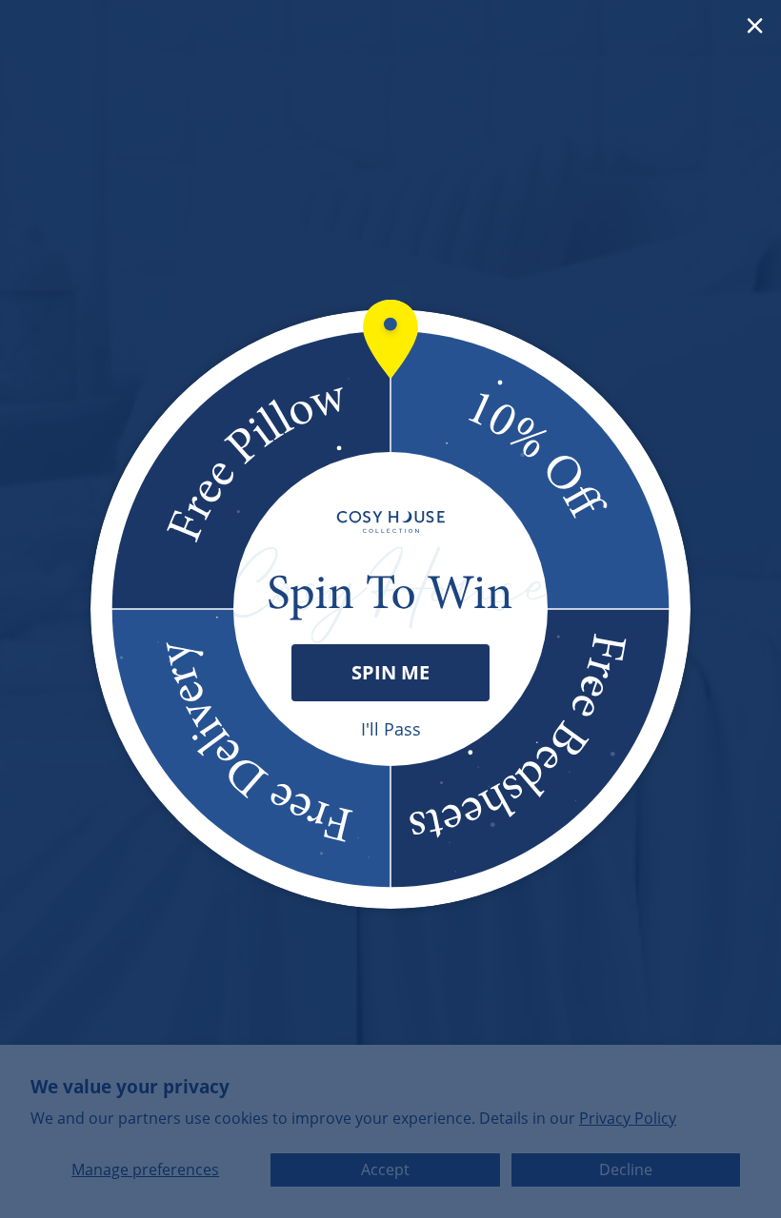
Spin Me (390, 672)
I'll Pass (391, 728)
